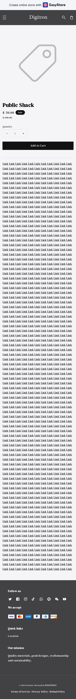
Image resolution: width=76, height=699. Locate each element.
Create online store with (25, 5)
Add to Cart (38, 145)
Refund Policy (57, 691)
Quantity (7, 126)
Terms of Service (20, 691)
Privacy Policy (40, 691)
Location (13, 636)
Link (5, 164)
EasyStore (51, 685)
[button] (64, 17)
